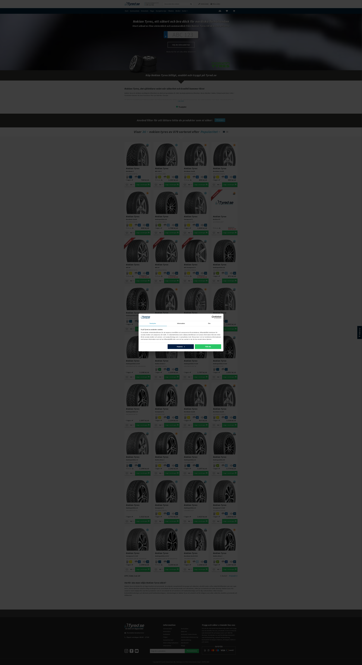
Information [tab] (181, 323)
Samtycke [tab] (153, 323)
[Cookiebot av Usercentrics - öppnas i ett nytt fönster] (213, 317)
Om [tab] (209, 323)
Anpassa (180, 346)
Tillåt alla (208, 346)
